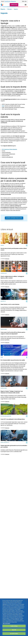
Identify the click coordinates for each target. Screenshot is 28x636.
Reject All (14, 629)
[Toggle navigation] (25, 5)
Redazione (7, 258)
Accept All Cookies (14, 633)
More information (6, 623)
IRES (3, 106)
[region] (14, 617)
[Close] (25, 600)
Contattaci (14, 4)
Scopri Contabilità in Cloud (14, 218)
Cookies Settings (13, 626)
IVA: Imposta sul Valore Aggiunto (9, 149)
